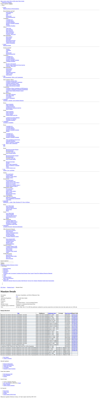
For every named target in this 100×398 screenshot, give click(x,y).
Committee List (9, 19)
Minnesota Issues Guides (11, 256)
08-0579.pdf (74, 339)
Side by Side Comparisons (11, 143)
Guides (4, 274)
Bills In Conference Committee (12, 142)
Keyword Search (9, 174)
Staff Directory (24, 280)
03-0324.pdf (74, 346)
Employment (8, 16)
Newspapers (6, 271)
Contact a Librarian (7, 358)
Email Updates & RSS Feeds (9, 394)
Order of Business (10, 105)
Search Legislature (5, 3)
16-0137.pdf (74, 327)
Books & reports (9, 258)
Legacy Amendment (10, 98)
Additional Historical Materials (45, 273)
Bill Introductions (9, 150)
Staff (7, 14)
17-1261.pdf (74, 324)
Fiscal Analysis (9, 29)
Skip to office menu (14, 1)
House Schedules (9, 104)
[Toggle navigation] (1, 5)
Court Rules (8, 199)
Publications (6, 225)
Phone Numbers (6, 384)
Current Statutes (9, 175)
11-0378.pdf (74, 334)
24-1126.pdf (74, 316)
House (4, 7)
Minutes (7, 24)
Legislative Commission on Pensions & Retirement (17, 89)
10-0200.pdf (74, 336)
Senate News (6, 392)
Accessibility (8, 96)
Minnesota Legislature (7, 2)
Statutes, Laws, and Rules (8, 170)
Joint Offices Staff (10, 95)
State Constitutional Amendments (13, 198)
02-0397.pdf (74, 349)
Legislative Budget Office (11, 81)
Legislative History (7, 277)
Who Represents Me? (10, 17)
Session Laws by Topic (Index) (12, 182)
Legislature (5, 273)
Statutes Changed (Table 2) (12, 186)
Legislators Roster (10, 241)
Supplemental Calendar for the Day (13, 107)
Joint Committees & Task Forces (13, 139)
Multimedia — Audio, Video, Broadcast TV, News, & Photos (16, 202)
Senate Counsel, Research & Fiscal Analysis (15, 65)
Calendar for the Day (10, 106)
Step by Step (6, 278)
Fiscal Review (9, 254)
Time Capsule (31, 273)
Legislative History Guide (11, 246)
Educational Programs (10, 40)
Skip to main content (5, 1)
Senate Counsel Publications (12, 232)
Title (18, 313)
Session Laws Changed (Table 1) (13, 185)
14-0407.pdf (74, 330)
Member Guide (9, 242)
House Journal (9, 36)
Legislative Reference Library (12, 83)
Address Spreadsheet (10, 43)
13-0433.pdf (74, 331)
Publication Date (52, 313)
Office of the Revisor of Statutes (13, 85)
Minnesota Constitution (11, 197)
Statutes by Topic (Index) (11, 176)
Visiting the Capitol (7, 366)
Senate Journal (9, 68)
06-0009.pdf (74, 341)
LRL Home (3, 287)
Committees (5, 121)
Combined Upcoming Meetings (13, 117)
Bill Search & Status (10, 161)
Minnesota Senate (7, 45)
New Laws (8, 257)
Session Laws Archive (11, 183)
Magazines (5, 269)
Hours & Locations (17, 280)
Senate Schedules (9, 111)
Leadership (8, 13)
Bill (12, 152)
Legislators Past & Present (11, 247)
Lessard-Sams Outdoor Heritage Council (14, 90)
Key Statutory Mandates (37, 280)
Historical (5, 272)
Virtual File (36, 273)
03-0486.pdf (74, 344)
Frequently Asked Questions (9, 368)
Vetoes (7, 166)
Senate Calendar (9, 114)
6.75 (17, 296)
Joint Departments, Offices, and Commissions (13, 77)
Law (4, 169)
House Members (9, 12)
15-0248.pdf (74, 329)
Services (29, 280)
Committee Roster (10, 21)
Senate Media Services (11, 216)
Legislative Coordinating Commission (14, 82)
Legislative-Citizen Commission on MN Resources (17, 88)
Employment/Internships (8, 365)
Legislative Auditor (10, 234)
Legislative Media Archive (11, 221)
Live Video (8, 205)
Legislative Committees (8, 122)
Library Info (6, 279)
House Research (9, 30)
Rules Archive (9, 192)
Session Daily (9, 209)
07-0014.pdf (74, 340)
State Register (9, 194)
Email (19, 383)
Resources (11, 278)
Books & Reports (7, 268)
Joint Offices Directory (11, 94)
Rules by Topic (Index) (11, 191)
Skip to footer (21, 1)
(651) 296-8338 (6, 383)
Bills (4, 144)
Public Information (10, 32)
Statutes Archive (9, 177)
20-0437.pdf (74, 321)
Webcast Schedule (10, 207)
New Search (6, 357)
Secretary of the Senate (11, 63)
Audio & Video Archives (11, 208)
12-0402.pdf (74, 333)
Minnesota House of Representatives (11, 8)
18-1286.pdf (74, 323)
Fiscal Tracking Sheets (11, 153)
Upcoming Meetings (10, 22)
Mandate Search (10, 287)
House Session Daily (10, 239)
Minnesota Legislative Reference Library (9, 265)
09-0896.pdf (74, 337)
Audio (12, 205)
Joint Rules (8, 39)
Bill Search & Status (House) (12, 149)
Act (14, 152)
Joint (4, 76)
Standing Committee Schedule (12, 23)
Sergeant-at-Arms (10, 33)
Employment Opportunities (48, 280)
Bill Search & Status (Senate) (12, 155)
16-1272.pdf (74, 326)
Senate (4, 44)
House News (6, 390)
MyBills (7, 163)
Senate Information (10, 243)
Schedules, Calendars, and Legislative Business (13, 100)
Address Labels (9, 73)
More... (7, 92)
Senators (8, 49)
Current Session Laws (10, 167)
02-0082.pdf (74, 350)
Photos (7, 210)
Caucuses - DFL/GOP (11, 34)
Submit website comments (8, 385)
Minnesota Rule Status (11, 193)
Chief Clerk (8, 28)
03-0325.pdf (74, 347)
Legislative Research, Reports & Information (12, 226)
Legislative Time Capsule (11, 251)
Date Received (68, 313)
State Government (12, 273)
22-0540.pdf (74, 319)
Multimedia (5, 201)
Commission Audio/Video (11, 224)
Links (4, 275)
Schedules (5, 99)
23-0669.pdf (74, 317)
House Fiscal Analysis (11, 230)
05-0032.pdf (74, 343)
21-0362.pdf (74, 320)
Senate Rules (9, 69)
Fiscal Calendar (9, 109)
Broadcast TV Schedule (11, 118)
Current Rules (9, 190)
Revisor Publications (10, 235)
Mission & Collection (7, 280)
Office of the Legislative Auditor (13, 84)
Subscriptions (9, 74)
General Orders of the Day (11, 115)
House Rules (8, 38)
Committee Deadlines (10, 25)
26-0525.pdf (74, 314)
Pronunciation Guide (10, 41)
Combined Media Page (11, 220)
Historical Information (8, 363)
